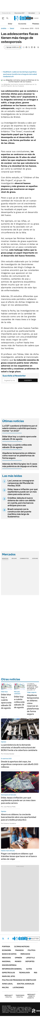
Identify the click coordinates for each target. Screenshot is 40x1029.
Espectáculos (8, 973)
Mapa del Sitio (8, 976)
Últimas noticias (21, 946)
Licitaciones (18, 987)
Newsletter (33, 939)
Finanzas (35, 24)
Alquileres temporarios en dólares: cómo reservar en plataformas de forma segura (19, 455)
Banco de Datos (9, 954)
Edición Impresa (9, 965)
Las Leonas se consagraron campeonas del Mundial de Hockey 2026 (21, 483)
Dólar (10, 24)
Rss (35, 973)
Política (31, 950)
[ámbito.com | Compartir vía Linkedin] (32, 47)
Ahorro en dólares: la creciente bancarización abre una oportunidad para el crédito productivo (18, 817)
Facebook (8, 939)
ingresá (36, 18)
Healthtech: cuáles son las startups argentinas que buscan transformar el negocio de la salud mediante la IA (20, 74)
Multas (5, 987)
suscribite (30, 18)
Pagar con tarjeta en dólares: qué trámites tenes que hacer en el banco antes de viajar (19, 856)
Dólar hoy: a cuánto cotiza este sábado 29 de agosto (17, 446)
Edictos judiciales (25, 984)
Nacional (6, 961)
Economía (22, 24)
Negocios (6, 958)
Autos (29, 969)
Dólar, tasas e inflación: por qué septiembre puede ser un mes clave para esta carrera (23, 492)
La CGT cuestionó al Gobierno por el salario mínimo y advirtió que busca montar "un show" (19, 428)
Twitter (3, 938)
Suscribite (28, 380)
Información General (12, 969)
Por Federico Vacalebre (8, 823)
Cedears (35, 558)
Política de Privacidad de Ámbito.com (19, 980)
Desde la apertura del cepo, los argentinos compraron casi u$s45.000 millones (19, 764)
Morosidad (32, 13)
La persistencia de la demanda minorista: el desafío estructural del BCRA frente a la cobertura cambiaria (19, 747)
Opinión (18, 958)
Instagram (13, 939)
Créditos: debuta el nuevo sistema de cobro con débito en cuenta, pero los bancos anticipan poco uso (21, 502)
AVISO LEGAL (7, 984)
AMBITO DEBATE (31, 996)
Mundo (18, 961)
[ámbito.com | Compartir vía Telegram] (34, 47)
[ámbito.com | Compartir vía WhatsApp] (24, 47)
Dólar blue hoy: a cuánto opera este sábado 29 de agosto (19, 437)
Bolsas (14, 558)
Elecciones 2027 (19, 13)
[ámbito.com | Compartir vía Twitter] (29, 47)
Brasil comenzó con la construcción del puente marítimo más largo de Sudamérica (19, 513)
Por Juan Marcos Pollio (8, 807)
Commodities (24, 558)
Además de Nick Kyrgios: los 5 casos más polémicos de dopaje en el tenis (19, 465)
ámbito (3, 28)
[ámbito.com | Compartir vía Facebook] (26, 47)
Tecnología (24, 973)
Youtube (24, 938)
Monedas (5, 558)
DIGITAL (9, 996)
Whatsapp (30, 939)
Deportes (29, 961)
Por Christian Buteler (7, 754)
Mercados (25, 954)
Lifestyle (30, 958)
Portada (6, 946)
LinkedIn (19, 939)
